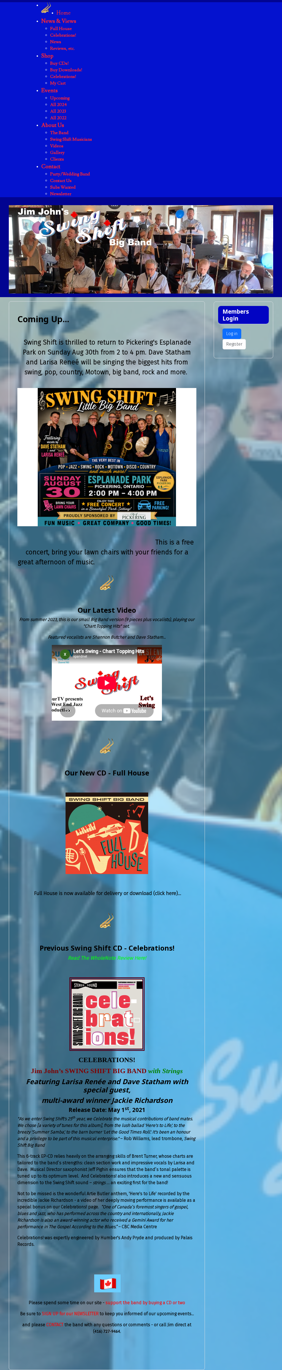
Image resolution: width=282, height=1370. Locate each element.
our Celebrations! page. (76, 1206)
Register (234, 344)
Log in (232, 333)
